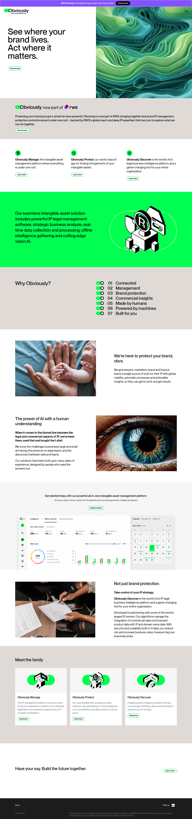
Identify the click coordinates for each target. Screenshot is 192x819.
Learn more (21, 175)
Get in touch (170, 771)
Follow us (166, 805)
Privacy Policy (20, 813)
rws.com (146, 120)
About (17, 805)
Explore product (96, 508)
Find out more (123, 3)
